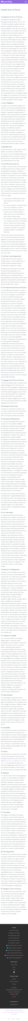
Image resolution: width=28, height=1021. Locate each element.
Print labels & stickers (14, 943)
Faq (9, 1019)
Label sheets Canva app (13, 950)
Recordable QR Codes (14, 935)
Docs (14, 967)
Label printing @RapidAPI (14, 958)
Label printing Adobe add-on (14, 953)
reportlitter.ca (14, 1004)
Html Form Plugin (14, 930)
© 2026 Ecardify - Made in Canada (14, 1010)
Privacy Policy (10, 761)
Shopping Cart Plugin (14, 933)
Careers (14, 979)
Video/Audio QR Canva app (14, 945)
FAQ (14, 969)
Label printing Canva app (14, 948)
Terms (13, 1019)
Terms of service (14, 981)
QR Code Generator (14, 938)
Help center (14, 964)
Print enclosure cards (14, 940)
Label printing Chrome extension (14, 955)
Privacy (14, 984)
